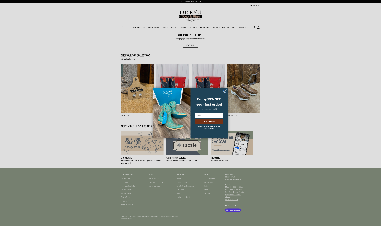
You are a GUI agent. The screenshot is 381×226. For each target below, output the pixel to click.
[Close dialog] (225, 90)
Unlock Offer (209, 121)
